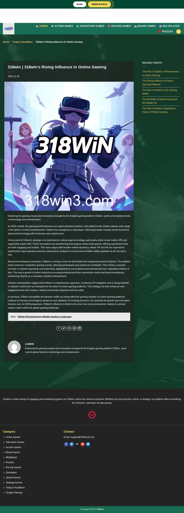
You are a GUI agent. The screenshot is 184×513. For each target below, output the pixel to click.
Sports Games (13, 477)
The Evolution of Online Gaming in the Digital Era (159, 101)
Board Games (147, 26)
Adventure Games (92, 26)
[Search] (178, 31)
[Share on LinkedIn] (79, 328)
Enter (80, 4)
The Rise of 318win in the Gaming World (159, 92)
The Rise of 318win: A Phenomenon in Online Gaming (160, 73)
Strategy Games (14, 482)
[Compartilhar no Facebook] (58, 328)
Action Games (63, 26)
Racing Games (13, 467)
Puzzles (167, 31)
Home (6, 42)
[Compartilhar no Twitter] (64, 328)
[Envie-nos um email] (77, 444)
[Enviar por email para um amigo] (69, 328)
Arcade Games (121, 26)
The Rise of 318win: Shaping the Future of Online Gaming (159, 110)
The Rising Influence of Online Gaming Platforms (157, 83)
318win (43, 26)
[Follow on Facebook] (66, 444)
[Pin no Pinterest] (74, 328)
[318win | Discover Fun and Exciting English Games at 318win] (16, 28)
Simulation (11, 472)
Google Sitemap (14, 492)
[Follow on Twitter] (71, 444)
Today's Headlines (23, 42)
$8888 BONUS (99, 4)
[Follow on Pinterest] (82, 444)
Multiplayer (171, 26)
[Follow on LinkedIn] (88, 444)
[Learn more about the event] (92, 15)
